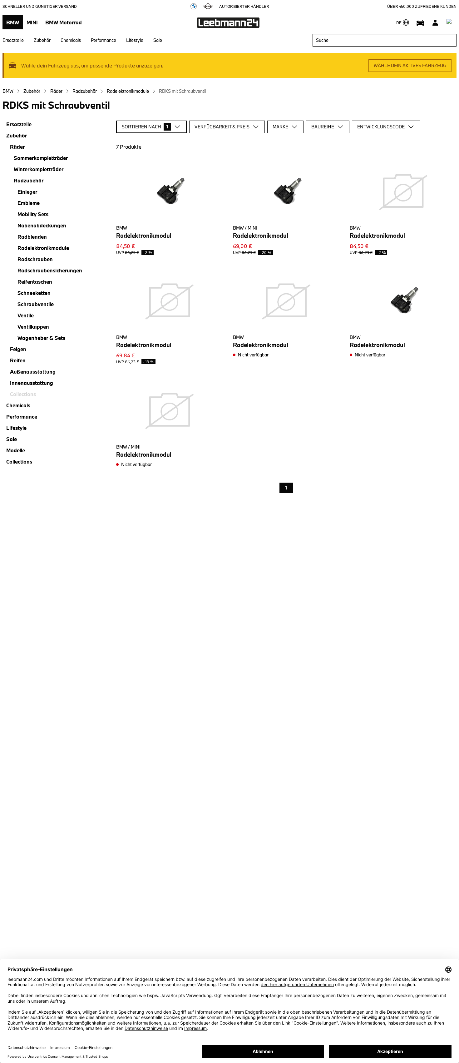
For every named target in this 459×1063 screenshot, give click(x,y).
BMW (12, 22)
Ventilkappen (33, 326)
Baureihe (322, 127)
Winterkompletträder (38, 169)
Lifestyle (134, 40)
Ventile (25, 315)
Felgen (18, 349)
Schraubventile (35, 304)
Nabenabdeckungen (41, 225)
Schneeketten (34, 293)
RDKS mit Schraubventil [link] (182, 91)
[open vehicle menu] (420, 22)
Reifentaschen (34, 281)
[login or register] (435, 22)
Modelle (15, 450)
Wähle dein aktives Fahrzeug (410, 65)
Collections (19, 461)
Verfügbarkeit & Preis (222, 127)
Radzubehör (84, 91)
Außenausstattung (33, 371)
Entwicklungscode (381, 127)
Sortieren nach (145, 127)
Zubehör (42, 40)
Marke (280, 127)
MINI (32, 22)
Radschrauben (35, 259)
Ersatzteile (13, 40)
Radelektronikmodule (128, 91)
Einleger (27, 191)
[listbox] (286, 488)
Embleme (28, 203)
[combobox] (384, 40)
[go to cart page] (450, 22)
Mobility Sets (32, 214)
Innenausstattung (31, 383)
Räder (56, 91)
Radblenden (32, 236)
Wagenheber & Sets (41, 338)
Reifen (18, 360)
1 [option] (286, 488)
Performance (103, 40)
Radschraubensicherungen (49, 270)
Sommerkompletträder (41, 158)
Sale (157, 40)
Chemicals (71, 40)
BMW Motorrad (63, 22)
